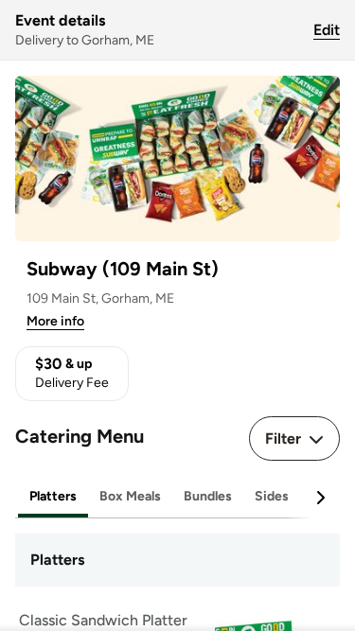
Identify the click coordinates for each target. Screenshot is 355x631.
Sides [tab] (272, 496)
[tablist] (177, 497)
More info (55, 321)
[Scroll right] (320, 497)
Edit (326, 30)
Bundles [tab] (208, 496)
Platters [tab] (53, 496)
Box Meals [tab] (130, 496)
